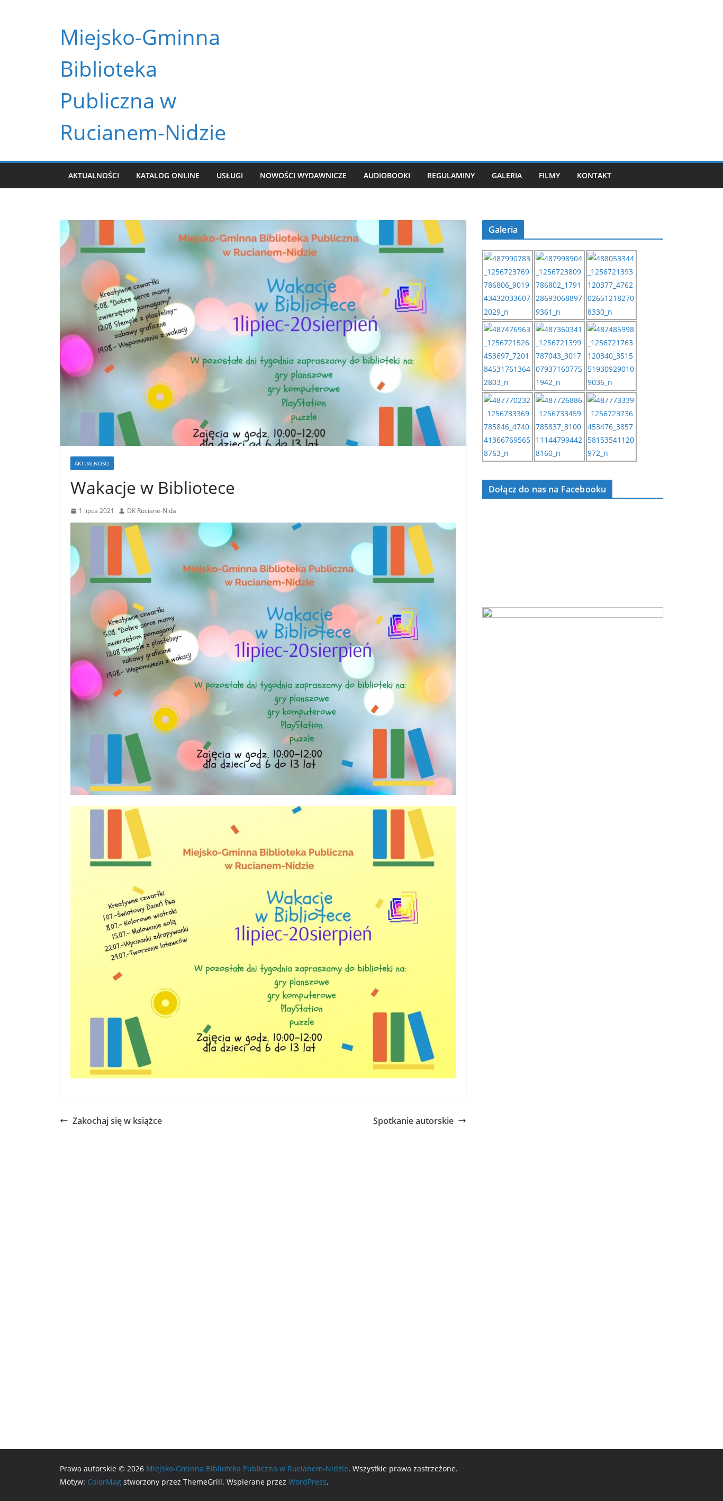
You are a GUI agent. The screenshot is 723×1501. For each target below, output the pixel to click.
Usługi (229, 175)
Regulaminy (451, 175)
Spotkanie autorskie (413, 1121)
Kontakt (594, 175)
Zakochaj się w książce (117, 1121)
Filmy (549, 175)
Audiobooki (387, 175)
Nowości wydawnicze (303, 175)
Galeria (507, 175)
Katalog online (168, 175)
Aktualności (93, 175)
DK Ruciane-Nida (151, 510)
